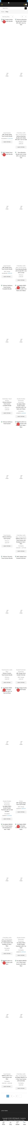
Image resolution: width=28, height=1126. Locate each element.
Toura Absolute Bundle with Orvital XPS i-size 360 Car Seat (21, 271)
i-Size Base (19, 132)
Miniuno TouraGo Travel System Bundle (7, 674)
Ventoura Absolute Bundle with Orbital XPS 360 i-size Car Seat (21, 138)
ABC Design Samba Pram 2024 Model (21, 803)
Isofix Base (5, 398)
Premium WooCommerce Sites (16, 1120)
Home (2, 11)
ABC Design (7, 271)
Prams (21, 801)
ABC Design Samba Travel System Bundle (7, 135)
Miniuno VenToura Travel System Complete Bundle (7, 404)
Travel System (7, 132)
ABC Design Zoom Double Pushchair (21, 674)
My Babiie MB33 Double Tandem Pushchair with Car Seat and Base (7, 809)
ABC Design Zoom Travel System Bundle (7, 268)
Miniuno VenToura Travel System (7, 537)
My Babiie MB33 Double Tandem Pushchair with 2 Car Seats (21, 945)
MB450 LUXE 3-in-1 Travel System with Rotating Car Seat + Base (21, 541)
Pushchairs (21, 402)
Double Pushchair (20, 669)
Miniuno (21, 142)
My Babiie (21, 411)
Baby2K (17, 1118)
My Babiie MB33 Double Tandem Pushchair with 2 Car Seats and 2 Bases (21, 407)
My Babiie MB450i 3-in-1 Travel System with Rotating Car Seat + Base (7, 944)
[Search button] (26, 8)
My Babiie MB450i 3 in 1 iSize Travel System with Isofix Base (21, 1079)
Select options (21, 147)
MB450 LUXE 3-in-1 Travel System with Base (7, 1077)
